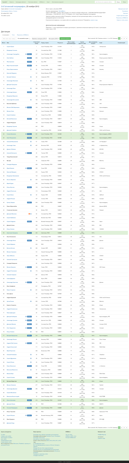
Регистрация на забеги (6, 437)
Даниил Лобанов (11, 149)
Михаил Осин (10, 111)
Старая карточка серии (122, 15)
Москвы (48, 436)
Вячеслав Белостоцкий (13, 396)
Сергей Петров (11, 415)
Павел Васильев (11, 366)
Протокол (125, 13)
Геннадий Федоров (12, 164)
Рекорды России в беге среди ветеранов (43, 448)
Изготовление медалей (57, 2)
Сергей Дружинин (11, 358)
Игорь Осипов (10, 229)
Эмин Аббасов (10, 255)
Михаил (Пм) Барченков (13, 107)
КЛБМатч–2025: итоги (71, 436)
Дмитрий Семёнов (11, 130)
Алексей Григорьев (12, 259)
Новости (12, 2)
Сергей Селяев (11, 377)
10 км (13, 35)
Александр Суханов (12, 320)
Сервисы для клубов (6, 436)
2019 (50, 440)
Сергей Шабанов (11, 217)
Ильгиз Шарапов (11, 179)
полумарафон (5, 35)
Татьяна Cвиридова (12, 407)
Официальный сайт (123, 9)
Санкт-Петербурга (55, 436)
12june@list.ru (61, 11)
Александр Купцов (12, 92)
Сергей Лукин (10, 46)
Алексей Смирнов (11, 274)
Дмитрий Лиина (11, 404)
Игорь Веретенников (12, 69)
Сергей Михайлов (11, 392)
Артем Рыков (10, 301)
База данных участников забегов (41, 439)
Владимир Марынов (12, 96)
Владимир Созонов (12, 50)
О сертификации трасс (39, 443)
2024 (48, 440)
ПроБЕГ (4, 2)
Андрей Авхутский (12, 347)
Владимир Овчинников (13, 176)
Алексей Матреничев (12, 141)
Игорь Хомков (10, 331)
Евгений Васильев (12, 118)
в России (56, 451)
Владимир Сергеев (12, 126)
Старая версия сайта (6, 442)
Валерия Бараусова (12, 335)
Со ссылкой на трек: (23, 38)
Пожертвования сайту (6, 440)
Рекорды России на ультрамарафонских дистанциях (46, 449)
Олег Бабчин (10, 58)
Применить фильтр (65, 38)
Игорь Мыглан (10, 187)
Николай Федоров (11, 73)
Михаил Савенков (11, 252)
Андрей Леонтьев (11, 191)
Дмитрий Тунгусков (12, 84)
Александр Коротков (12, 282)
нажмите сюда (93, 20)
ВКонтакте (15, 443)
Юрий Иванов (10, 168)
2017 (56, 440)
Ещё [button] (48, 2)
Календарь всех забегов (39, 434)
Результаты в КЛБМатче (122, 17)
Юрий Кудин (10, 183)
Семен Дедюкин (11, 278)
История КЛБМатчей (71, 437)
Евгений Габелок (11, 77)
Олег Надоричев (11, 328)
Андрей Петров (11, 198)
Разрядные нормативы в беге (40, 454)
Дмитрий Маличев (11, 214)
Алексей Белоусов (12, 153)
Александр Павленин (12, 80)
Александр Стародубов (13, 54)
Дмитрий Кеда (10, 423)
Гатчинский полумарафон (15, 9)
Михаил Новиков (11, 385)
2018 (53, 440)
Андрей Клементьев (12, 309)
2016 (59, 440)
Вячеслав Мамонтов (12, 369)
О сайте (3, 434)
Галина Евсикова (11, 134)
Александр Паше (11, 88)
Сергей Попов (10, 362)
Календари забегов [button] (20, 2)
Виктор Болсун (11, 248)
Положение (125, 11)
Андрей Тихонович (12, 271)
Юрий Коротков (11, 350)
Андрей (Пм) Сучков (12, 343)
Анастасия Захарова (12, 233)
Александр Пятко (11, 240)
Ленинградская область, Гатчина (9, 11)
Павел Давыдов (11, 312)
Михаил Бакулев (11, 267)
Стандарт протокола (38, 455)
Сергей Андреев (11, 221)
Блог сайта (3, 439)
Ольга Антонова (11, 400)
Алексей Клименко (12, 354)
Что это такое (69, 434)
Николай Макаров (11, 172)
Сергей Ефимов (11, 244)
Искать (118, 2)
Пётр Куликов (10, 61)
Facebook (21, 443)
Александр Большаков (13, 99)
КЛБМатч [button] (41, 2)
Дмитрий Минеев (11, 324)
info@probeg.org (102, 434)
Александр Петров (12, 339)
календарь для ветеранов (52, 434)
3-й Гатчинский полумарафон (13, 6)
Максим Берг (10, 373)
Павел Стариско (11, 290)
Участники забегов (32, 2)
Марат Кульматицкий (12, 65)
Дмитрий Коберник (12, 316)
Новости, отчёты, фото (122, 20)
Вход (124, 2)
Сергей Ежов (10, 195)
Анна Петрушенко (11, 137)
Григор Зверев (11, 202)
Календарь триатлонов (39, 437)
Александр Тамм (11, 145)
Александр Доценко (12, 388)
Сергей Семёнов (11, 115)
